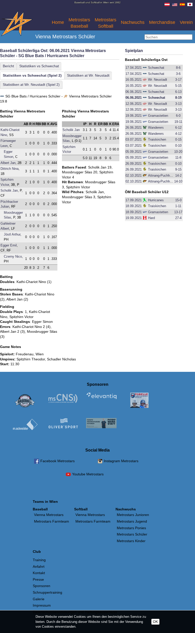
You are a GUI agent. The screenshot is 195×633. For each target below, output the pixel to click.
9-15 (178, 169)
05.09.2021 (133, 152)
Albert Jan (8, 163)
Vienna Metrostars (48, 515)
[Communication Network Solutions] (63, 399)
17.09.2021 (133, 200)
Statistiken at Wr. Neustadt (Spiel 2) (31, 84)
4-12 (178, 134)
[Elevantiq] (101, 396)
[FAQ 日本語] (189, 5)
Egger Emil (9, 245)
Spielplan (134, 50)
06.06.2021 (133, 92)
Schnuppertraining (47, 592)
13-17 (178, 212)
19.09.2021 (133, 218)
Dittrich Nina (10, 169)
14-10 (178, 181)
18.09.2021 (133, 206)
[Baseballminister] (25, 401)
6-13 (178, 92)
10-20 (178, 152)
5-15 (178, 86)
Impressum (42, 605)
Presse (38, 579)
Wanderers (156, 127)
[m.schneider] (25, 425)
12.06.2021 (133, 104)
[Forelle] (139, 401)
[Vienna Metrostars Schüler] (17, 35)
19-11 (178, 122)
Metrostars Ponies (131, 528)
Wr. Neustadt (157, 79)
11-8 (178, 157)
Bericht (8, 66)
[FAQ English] (174, 5)
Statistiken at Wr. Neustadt (88, 75)
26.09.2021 (133, 163)
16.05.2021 (133, 79)
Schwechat (156, 68)
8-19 (178, 97)
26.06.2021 (133, 127)
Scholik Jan (9, 190)
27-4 (178, 218)
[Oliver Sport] (63, 424)
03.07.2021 (133, 139)
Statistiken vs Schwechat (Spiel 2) (32, 75)
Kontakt (39, 573)
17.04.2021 (133, 68)
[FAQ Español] (182, 5)
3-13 (178, 104)
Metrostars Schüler (132, 534)
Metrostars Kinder (131, 541)
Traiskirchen (157, 139)
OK (155, 622)
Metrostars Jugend (132, 521)
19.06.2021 (133, 116)
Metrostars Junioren (133, 515)
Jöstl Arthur (12, 234)
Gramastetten (158, 116)
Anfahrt (38, 566)
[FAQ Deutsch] (167, 5)
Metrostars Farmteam (51, 521)
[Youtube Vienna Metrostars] (68, 475)
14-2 (178, 175)
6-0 (178, 116)
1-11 (178, 206)
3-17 (178, 79)
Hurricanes (156, 200)
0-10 (178, 145)
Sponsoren (41, 586)
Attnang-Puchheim (161, 175)
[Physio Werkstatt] (101, 423)
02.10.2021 (133, 175)
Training (39, 560)
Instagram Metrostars (121, 461)
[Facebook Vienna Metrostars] (36, 462)
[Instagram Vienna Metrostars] (100, 462)
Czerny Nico (13, 256)
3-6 (178, 74)
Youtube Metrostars (88, 474)
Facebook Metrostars (57, 461)
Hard (151, 218)
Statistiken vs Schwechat (39, 66)
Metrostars (79, 23)
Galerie (38, 599)
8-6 (178, 68)
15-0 (178, 200)
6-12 (178, 127)
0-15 (178, 139)
